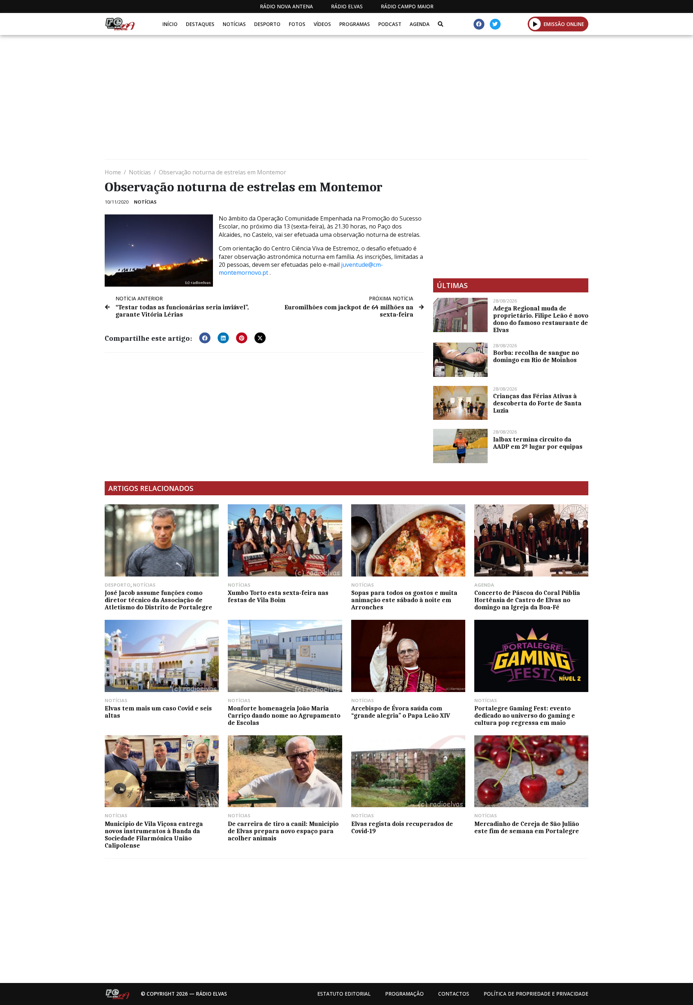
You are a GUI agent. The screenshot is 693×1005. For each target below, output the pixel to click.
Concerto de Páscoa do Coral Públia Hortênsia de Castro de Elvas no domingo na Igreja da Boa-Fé (527, 600)
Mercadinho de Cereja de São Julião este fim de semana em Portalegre (526, 827)
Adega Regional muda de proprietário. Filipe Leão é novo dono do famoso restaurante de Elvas (540, 319)
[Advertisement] (321, 100)
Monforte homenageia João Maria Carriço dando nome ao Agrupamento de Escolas (284, 715)
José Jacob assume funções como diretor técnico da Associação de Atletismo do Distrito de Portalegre (158, 600)
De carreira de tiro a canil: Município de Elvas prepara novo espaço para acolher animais (283, 831)
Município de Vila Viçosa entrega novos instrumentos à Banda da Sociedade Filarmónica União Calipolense (154, 834)
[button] (535, 23)
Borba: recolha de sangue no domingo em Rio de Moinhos (536, 356)
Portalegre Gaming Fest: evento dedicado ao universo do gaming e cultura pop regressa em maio (524, 715)
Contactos (453, 993)
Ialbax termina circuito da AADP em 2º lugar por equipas (538, 443)
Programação (404, 993)
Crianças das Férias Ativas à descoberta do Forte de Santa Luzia (537, 403)
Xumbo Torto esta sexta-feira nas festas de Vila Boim (278, 596)
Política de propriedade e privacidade (536, 993)
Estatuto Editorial (344, 993)
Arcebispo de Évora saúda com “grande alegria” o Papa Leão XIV (400, 712)
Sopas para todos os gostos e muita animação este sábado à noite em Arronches (404, 600)
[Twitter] (495, 24)
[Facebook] (479, 24)
